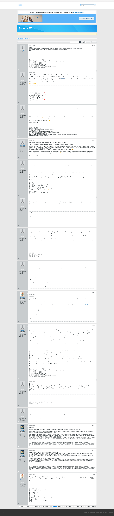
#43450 (93, 325)
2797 (32, 506)
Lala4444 (22, 234)
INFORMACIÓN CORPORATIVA (89, 512)
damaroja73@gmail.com (87, 304)
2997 (78, 506)
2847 (36, 506)
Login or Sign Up (92, 0)
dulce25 (22, 50)
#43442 (93, 72)
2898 (59, 506)
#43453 (93, 425)
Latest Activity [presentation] (27, 38)
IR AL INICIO (105, 512)
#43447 (93, 229)
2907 (70, 506)
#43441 (93, 45)
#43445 (93, 161)
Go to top (111, 512)
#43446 (93, 198)
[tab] (20, 38)
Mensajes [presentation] (20, 38)
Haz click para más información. (78, 12)
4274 (89, 506)
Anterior (21, 506)
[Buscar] (95, 5)
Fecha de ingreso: (22, 55)
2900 (66, 506)
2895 (47, 506)
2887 (40, 506)
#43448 (93, 262)
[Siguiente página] (91, 42)
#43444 (93, 140)
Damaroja (22, 297)
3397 (82, 506)
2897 (55, 506)
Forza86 (22, 166)
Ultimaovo (22, 430)
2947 (74, 506)
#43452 (93, 409)
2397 (28, 506)
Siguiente (94, 506)
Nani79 (22, 111)
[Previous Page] (90, 42)
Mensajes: (21, 57)
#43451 (93, 381)
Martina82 (22, 145)
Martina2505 (22, 77)
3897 (85, 506)
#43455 (93, 474)
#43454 (93, 450)
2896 (51, 506)
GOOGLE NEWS (99, 512)
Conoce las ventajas (87, 18)
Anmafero (22, 414)
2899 (62, 506)
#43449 (93, 292)
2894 (43, 506)
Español (3, 512)
